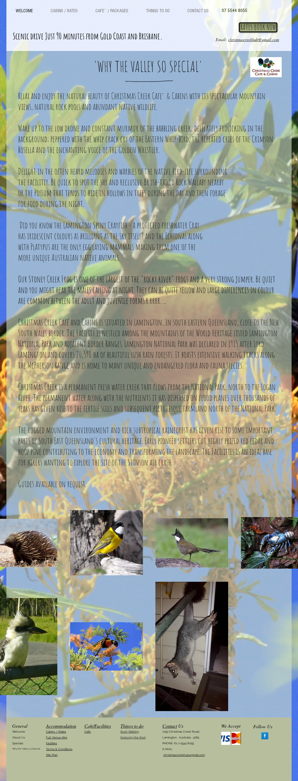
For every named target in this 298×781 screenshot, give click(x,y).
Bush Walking (129, 731)
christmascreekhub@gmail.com (184, 755)
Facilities (51, 743)
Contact (169, 726)
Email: (247, 39)
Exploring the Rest (133, 737)
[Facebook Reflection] (264, 735)
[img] (225, 738)
